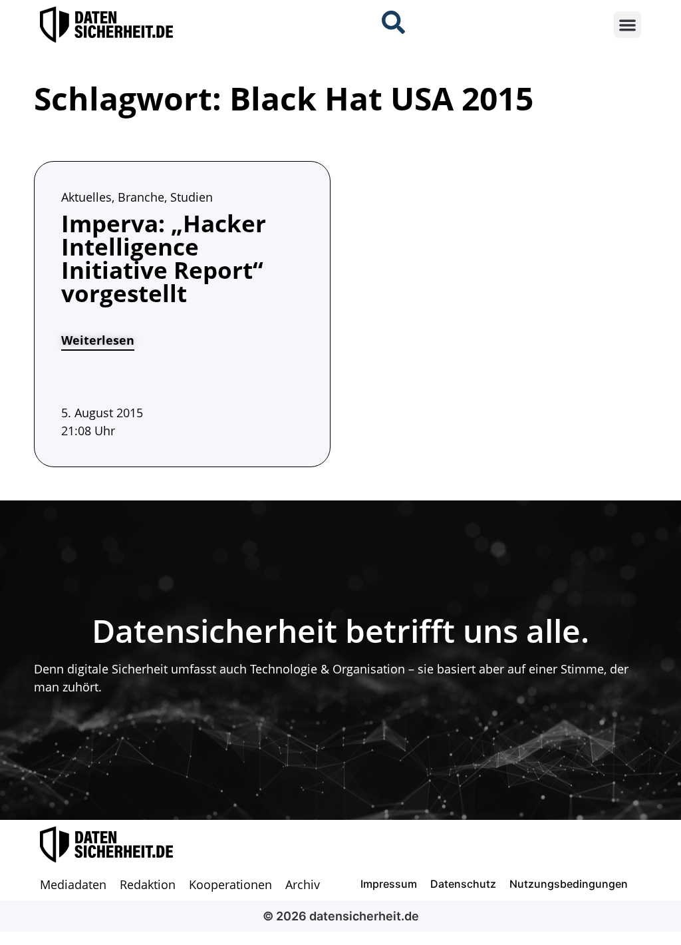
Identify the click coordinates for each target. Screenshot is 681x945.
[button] (627, 25)
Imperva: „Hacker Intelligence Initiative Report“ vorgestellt (163, 258)
